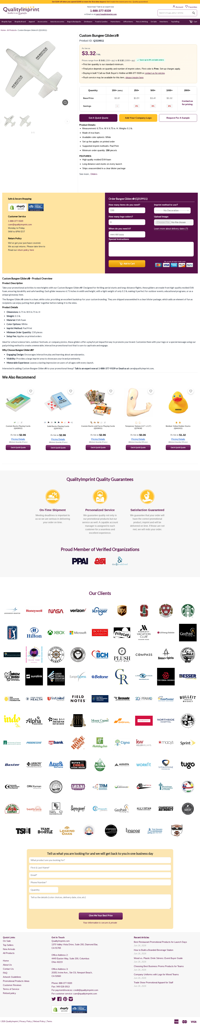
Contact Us (8, 969)
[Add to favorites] (31, 391)
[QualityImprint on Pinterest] (65, 1000)
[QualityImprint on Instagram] (71, 1000)
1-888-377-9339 (100, 10)
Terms (49, 1021)
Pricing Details (18, 439)
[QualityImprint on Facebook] (59, 1000)
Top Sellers (8, 945)
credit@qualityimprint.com (85, 990)
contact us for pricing (155, 73)
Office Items (128, 21)
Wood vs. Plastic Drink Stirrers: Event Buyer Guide (158, 958)
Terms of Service (11, 989)
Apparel (32, 21)
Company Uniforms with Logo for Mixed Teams (156, 974)
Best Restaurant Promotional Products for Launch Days (160, 942)
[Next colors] (67, 121)
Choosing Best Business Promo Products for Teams (159, 966)
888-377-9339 (65, 983)
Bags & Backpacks (74, 21)
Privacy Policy (25, 1021)
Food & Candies (101, 21)
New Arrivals (9, 949)
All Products (8, 953)
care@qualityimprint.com (106, 14)
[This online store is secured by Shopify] (17, 207)
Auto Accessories (57, 21)
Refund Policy (39, 1021)
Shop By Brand (20, 21)
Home (6, 960)
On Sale (154, 21)
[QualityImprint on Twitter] (54, 1000)
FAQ (5, 973)
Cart (195, 21)
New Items (164, 21)
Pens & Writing (142, 21)
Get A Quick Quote (18, 447)
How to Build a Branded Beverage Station (153, 950)
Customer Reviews (12, 985)
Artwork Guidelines (12, 977)
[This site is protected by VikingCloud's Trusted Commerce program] (36, 207)
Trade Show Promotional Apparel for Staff (153, 982)
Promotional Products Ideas (16, 981)
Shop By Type (6, 21)
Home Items (115, 21)
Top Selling (175, 21)
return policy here (25, 250)
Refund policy (9, 993)
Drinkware (88, 21)
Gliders (93, 174)
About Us (7, 965)
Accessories (42, 21)
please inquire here (134, 77)
